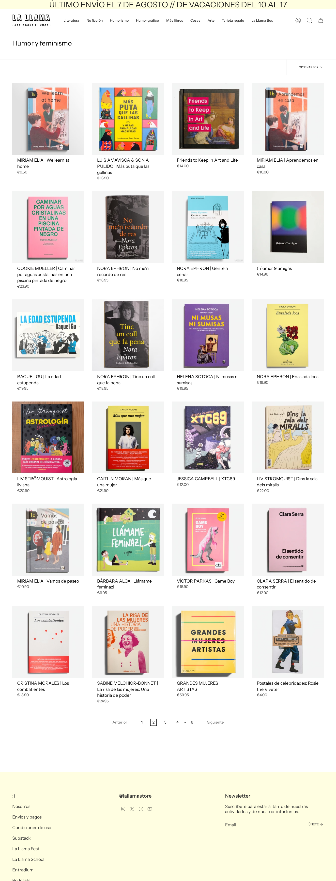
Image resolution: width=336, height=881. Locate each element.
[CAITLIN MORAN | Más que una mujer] (128, 438)
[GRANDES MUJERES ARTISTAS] (208, 642)
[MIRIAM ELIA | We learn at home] (48, 119)
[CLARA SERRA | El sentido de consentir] (288, 540)
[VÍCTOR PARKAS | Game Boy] (208, 540)
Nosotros (21, 806)
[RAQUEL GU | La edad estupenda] (48, 335)
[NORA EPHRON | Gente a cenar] (208, 227)
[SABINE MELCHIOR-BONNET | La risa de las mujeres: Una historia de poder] (128, 642)
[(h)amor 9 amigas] (288, 227)
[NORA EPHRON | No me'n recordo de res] (128, 227)
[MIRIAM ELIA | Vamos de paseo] (48, 540)
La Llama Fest (25, 848)
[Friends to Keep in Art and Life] (208, 119)
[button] (71, 20)
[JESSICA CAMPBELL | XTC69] (208, 438)
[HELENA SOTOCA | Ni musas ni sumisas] (208, 335)
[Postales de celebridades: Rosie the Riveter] (288, 642)
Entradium (22, 869)
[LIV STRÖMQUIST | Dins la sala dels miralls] (288, 438)
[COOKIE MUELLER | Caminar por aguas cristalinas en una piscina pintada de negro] (48, 227)
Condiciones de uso (31, 827)
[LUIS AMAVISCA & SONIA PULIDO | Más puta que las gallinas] (128, 119)
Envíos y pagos (27, 816)
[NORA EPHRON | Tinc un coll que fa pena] (128, 335)
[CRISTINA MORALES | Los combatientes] (48, 642)
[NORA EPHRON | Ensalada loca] (288, 335)
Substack (21, 838)
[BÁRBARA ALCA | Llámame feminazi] (128, 540)
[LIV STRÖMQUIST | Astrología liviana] (48, 438)
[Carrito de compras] (320, 20)
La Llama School (28, 859)
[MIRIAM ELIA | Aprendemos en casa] (288, 119)
